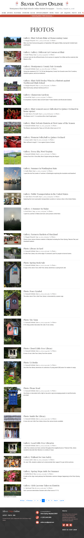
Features (17, 13)
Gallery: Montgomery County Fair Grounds (43, 66)
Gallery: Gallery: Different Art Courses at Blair (44, 52)
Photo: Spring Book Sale (34, 262)
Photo (74, 13)
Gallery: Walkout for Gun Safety (37, 457)
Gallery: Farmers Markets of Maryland (41, 234)
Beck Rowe (28, 211)
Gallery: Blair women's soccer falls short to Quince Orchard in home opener (51, 110)
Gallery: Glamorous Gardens (36, 94)
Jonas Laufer (29, 140)
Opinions (25, 13)
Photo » (54, 40)
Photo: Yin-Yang (31, 319)
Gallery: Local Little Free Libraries (39, 443)
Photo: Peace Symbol (33, 291)
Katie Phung (29, 55)
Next (55, 500)
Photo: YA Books (31, 362)
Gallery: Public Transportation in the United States (46, 194)
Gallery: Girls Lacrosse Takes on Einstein (41, 485)
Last (61, 500)
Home (4, 13)
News (52, 13)
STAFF (71, 530)
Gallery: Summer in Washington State (40, 168)
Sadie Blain (28, 171)
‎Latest (5, 515)
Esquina (67, 13)
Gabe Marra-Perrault (31, 114)
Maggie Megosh (30, 40)
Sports (10, 13)
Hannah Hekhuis (30, 69)
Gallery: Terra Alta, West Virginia (38, 151)
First (22, 500)
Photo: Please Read (32, 388)
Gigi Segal (28, 488)
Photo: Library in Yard (33, 248)
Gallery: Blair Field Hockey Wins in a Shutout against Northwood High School (47, 81)
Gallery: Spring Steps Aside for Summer (41, 471)
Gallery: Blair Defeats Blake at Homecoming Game (46, 38)
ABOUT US (65, 530)
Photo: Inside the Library (35, 416)
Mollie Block (29, 474)
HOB (79, 13)
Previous (29, 500)
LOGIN (75, 530)
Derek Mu (28, 97)
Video (57, 13)
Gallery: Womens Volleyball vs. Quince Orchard (44, 137)
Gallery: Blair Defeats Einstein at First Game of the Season (49, 123)
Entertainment (42, 13)
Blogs (33, 13)
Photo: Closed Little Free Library (38, 348)
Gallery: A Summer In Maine (36, 208)
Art (61, 13)
